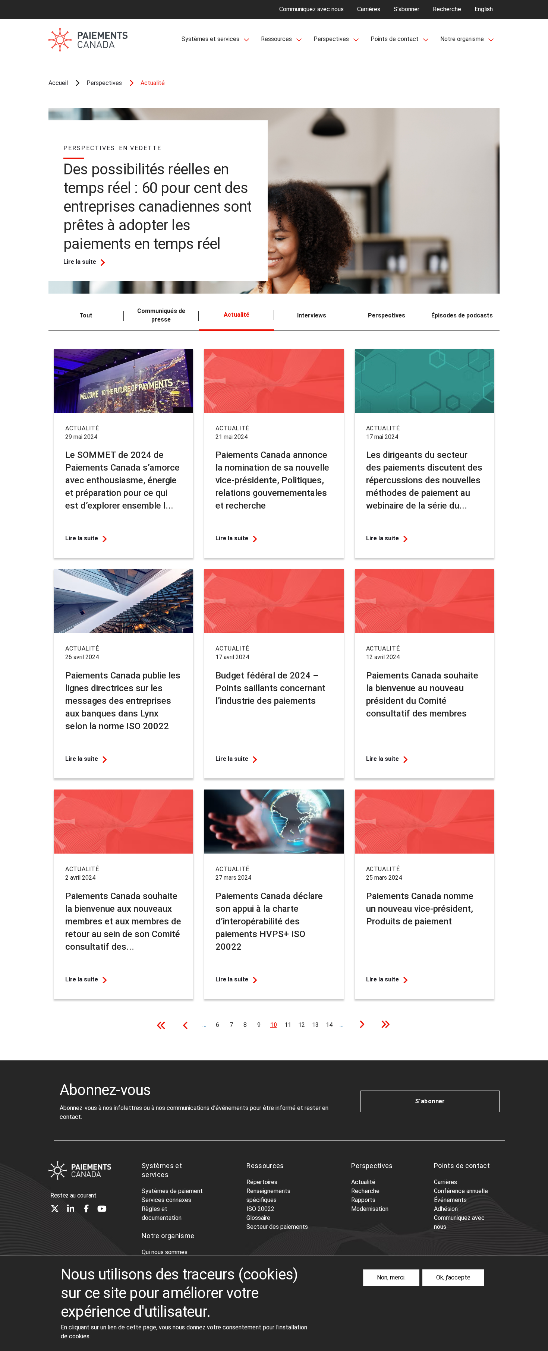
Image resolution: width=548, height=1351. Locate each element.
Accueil (58, 82)
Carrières (368, 9)
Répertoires (261, 1182)
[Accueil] (79, 1170)
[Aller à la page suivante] (359, 1025)
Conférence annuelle (461, 1191)
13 (316, 1024)
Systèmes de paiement (172, 1191)
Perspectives (386, 315)
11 (289, 1024)
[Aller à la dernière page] (383, 1025)
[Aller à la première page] (163, 1025)
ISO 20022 (260, 1208)
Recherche (447, 9)
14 (330, 1024)
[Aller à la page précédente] (186, 1025)
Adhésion (446, 1208)
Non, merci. (391, 1277)
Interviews (311, 315)
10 (275, 1027)
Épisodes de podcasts (462, 315)
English (484, 9)
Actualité (363, 1182)
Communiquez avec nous (311, 9)
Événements (450, 1199)
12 (303, 1024)
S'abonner (406, 9)
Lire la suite (79, 261)
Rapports (363, 1199)
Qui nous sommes (165, 1252)
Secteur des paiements (277, 1226)
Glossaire (258, 1217)
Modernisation (369, 1208)
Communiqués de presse (161, 315)
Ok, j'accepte (453, 1277)
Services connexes (166, 1199)
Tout (85, 315)
